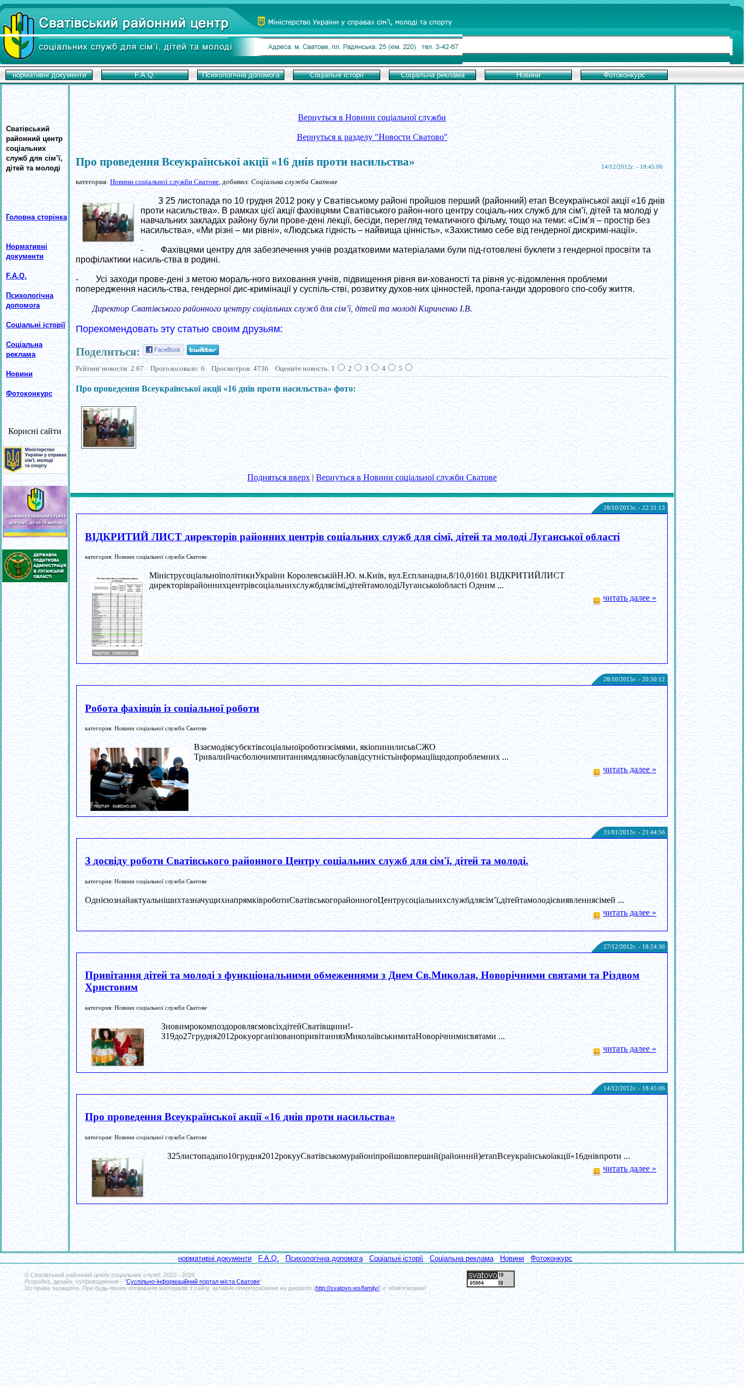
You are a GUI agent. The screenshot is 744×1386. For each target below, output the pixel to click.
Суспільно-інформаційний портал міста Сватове (193, 1281)
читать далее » (629, 597)
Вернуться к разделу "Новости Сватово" (372, 137)
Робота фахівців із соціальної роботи (172, 708)
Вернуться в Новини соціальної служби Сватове (406, 477)
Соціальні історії (35, 325)
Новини (19, 374)
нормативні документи (215, 1258)
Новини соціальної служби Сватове (164, 182)
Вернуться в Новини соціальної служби (372, 117)
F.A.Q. (16, 276)
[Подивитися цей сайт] (35, 470)
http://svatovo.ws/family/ (347, 1288)
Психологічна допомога (324, 1258)
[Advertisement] (372, 1310)
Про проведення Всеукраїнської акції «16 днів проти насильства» (240, 1116)
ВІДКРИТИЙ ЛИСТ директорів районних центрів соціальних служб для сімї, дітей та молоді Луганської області (352, 536)
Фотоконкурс (551, 1258)
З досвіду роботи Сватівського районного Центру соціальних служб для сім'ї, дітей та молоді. (306, 860)
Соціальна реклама (461, 1258)
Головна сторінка (36, 217)
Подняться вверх (278, 477)
